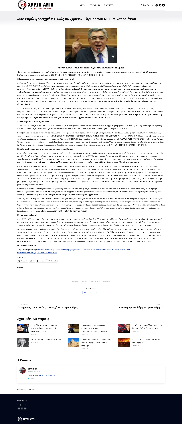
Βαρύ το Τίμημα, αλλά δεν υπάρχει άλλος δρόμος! (146, 341)
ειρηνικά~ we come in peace (47, 375)
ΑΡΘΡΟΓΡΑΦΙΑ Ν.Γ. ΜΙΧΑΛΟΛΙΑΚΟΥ (90, 282)
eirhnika (32, 368)
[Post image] (23, 328)
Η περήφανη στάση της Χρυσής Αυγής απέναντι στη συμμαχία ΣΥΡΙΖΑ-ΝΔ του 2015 (44, 328)
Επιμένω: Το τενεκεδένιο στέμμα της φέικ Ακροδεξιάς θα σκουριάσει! (147, 326)
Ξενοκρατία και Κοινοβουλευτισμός (46, 339)
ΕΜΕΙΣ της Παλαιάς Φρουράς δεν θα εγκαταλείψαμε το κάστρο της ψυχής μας (96, 342)
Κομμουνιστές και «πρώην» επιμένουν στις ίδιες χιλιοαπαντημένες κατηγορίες (94, 328)
